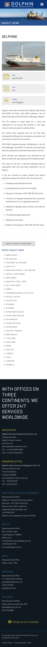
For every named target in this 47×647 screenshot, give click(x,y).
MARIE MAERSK (11, 334)
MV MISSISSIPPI (11, 327)
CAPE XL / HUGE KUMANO (15, 274)
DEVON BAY (10, 304)
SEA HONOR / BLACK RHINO (16, 263)
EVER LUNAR (10, 342)
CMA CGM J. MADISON (14, 331)
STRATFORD (10, 338)
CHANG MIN (10, 361)
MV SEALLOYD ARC (13, 297)
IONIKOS (9, 289)
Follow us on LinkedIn (25, 621)
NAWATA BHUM (11, 255)
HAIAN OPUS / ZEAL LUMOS (16, 281)
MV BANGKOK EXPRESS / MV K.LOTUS (20, 293)
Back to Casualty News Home (18, 244)
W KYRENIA (10, 308)
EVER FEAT (10, 350)
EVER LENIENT (11, 278)
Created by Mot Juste (23, 643)
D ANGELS (9, 353)
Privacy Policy (7, 643)
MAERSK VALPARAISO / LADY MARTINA (20, 270)
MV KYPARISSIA (11, 319)
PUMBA (8, 346)
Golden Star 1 (11, 266)
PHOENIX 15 (10, 365)
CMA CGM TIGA (11, 300)
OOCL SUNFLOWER (13, 285)
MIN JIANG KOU (11, 259)
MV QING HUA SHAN (13, 323)
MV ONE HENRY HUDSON (15, 312)
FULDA (8, 357)
